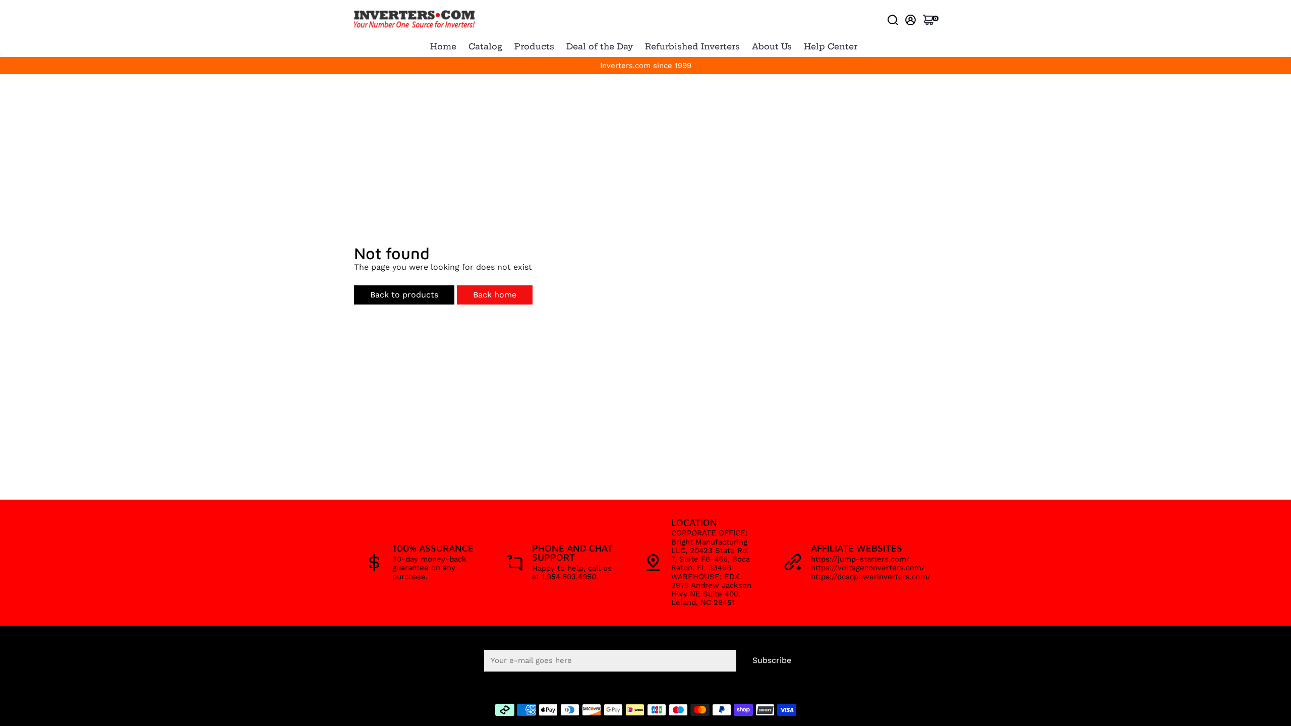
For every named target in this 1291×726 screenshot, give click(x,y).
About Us (772, 46)
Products (534, 46)
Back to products (404, 294)
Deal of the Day (599, 46)
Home (443, 46)
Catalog (485, 46)
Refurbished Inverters (692, 46)
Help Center (830, 46)
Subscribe (771, 660)
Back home (494, 294)
